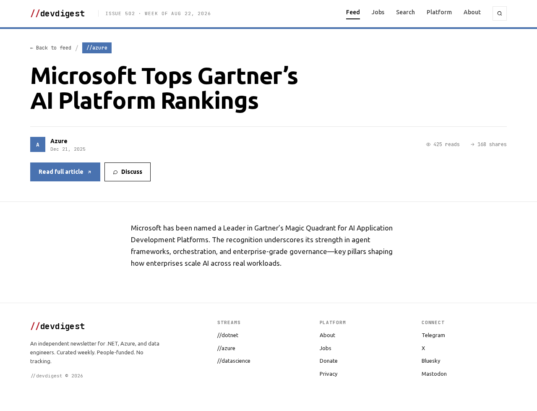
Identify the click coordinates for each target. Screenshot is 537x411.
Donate (329, 361)
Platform (439, 12)
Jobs (378, 12)
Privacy (328, 374)
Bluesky (431, 361)
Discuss (131, 171)
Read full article (61, 171)
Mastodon (434, 374)
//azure (226, 348)
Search (405, 12)
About (472, 12)
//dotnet (227, 335)
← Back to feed (50, 48)
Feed (353, 12)
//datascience (233, 361)
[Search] (500, 13)
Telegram (433, 335)
